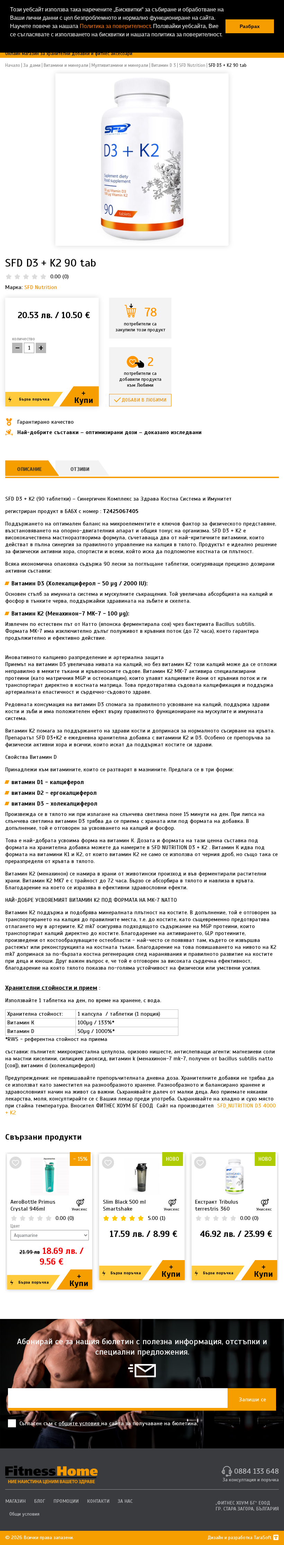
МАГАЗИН (15, 1501)
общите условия (80, 1423)
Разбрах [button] (250, 26)
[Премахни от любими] (16, 1162)
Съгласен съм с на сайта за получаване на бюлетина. (108, 1423)
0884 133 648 (256, 1471)
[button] (11, 44)
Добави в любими (144, 400)
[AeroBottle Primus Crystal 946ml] (49, 1176)
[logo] (51, 1474)
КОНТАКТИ (98, 1501)
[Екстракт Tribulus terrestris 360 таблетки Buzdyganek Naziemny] (234, 1176)
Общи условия (24, 1514)
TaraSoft (263, 1537)
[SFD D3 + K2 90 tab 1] (142, 159)
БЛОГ (39, 1501)
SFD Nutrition (40, 287)
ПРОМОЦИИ (66, 1501)
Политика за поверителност (115, 26)
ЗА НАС (125, 1501)
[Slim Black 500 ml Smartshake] (142, 1176)
